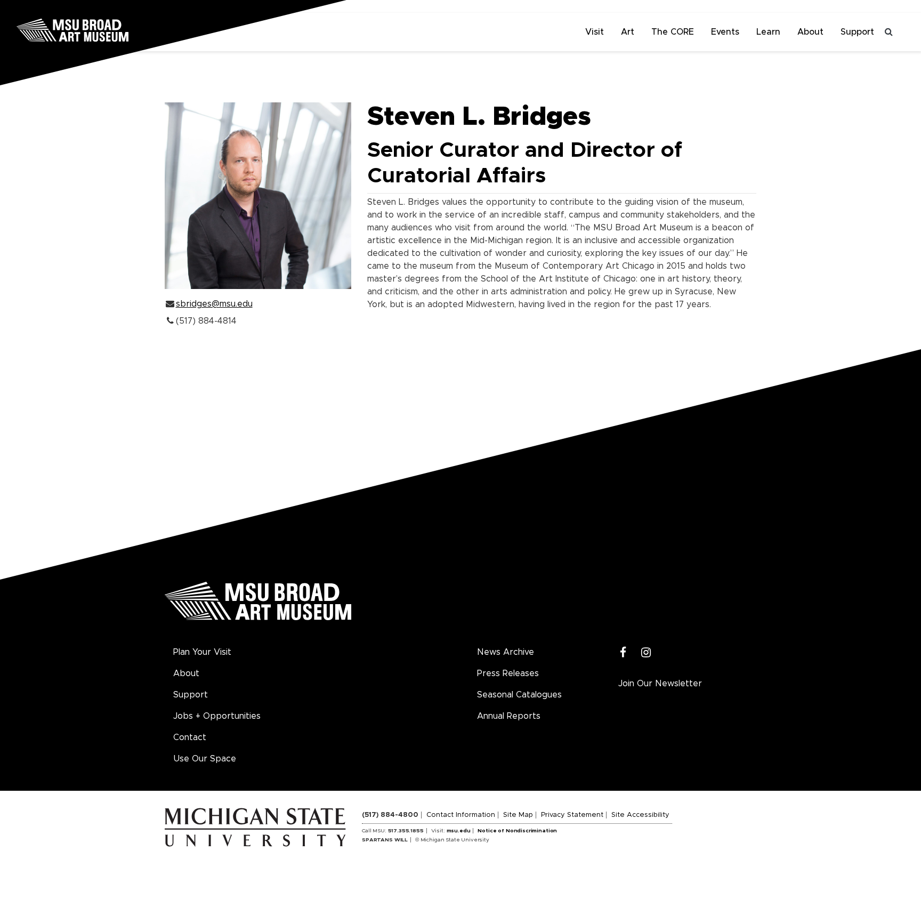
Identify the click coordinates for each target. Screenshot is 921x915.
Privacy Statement (572, 815)
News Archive (505, 652)
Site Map (518, 815)
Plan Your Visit (202, 652)
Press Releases (508, 673)
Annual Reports (508, 716)
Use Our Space (204, 759)
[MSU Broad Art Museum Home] (258, 604)
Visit (594, 32)
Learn (768, 32)
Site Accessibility (640, 815)
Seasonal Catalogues (519, 695)
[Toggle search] (889, 32)
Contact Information (460, 815)
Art (627, 32)
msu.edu (459, 830)
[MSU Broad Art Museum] (106, 29)
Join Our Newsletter (660, 683)
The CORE (672, 32)
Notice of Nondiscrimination (517, 830)
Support (857, 32)
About (810, 32)
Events (725, 32)
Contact (189, 737)
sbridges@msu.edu (214, 304)
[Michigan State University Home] (263, 827)
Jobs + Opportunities (217, 716)
